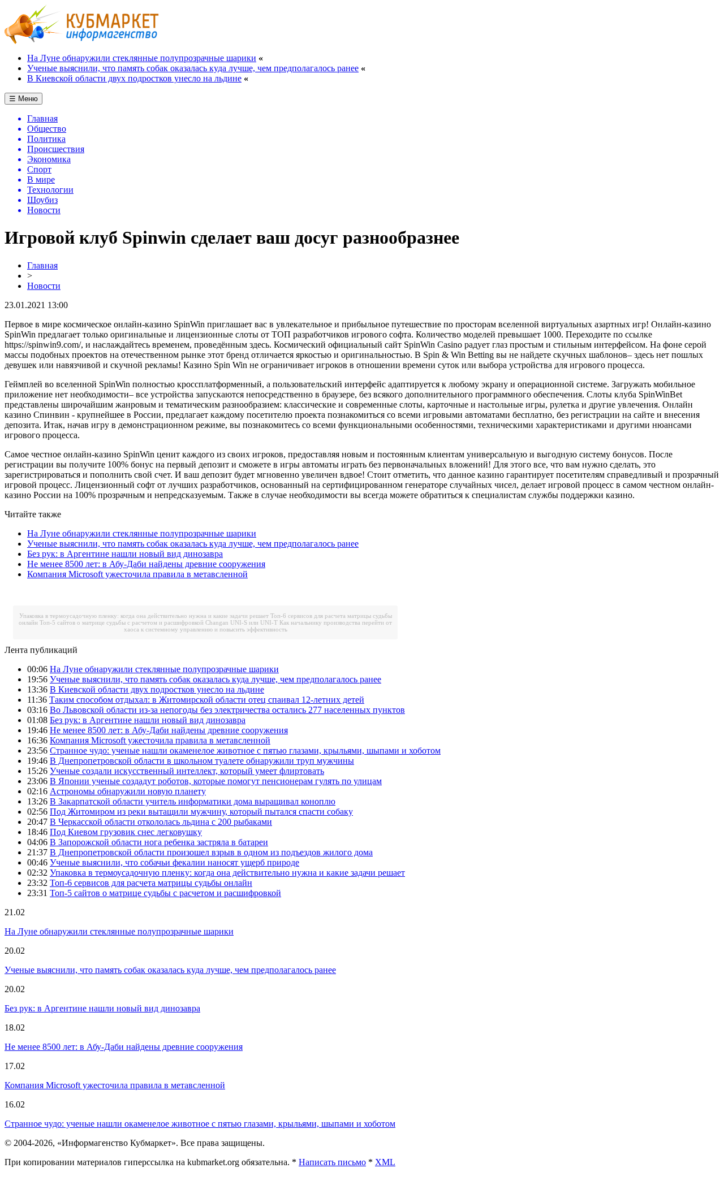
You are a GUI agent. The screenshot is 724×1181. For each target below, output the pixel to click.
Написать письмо (332, 1162)
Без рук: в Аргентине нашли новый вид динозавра (125, 554)
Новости (44, 286)
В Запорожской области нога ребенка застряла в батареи (159, 842)
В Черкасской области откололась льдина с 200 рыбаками (161, 822)
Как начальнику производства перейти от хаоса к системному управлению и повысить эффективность (258, 626)
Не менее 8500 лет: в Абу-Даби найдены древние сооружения (146, 564)
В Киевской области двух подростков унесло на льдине (134, 78)
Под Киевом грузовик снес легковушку (126, 832)
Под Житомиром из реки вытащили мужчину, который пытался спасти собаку (201, 811)
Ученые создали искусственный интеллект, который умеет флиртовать (187, 771)
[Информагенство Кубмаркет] (82, 41)
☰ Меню (23, 98)
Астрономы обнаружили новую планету (128, 791)
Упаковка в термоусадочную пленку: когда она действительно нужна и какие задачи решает (144, 615)
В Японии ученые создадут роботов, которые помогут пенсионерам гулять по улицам (216, 781)
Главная (42, 265)
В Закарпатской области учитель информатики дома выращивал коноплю (192, 801)
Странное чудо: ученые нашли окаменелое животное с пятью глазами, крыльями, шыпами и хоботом (245, 750)
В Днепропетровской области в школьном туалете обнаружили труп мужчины (202, 760)
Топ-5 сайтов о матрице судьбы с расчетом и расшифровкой (122, 622)
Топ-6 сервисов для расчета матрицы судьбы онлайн (151, 883)
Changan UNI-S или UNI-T (241, 622)
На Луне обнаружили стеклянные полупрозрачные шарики (141, 58)
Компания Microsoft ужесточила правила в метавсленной (137, 574)
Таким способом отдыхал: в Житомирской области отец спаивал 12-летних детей (206, 699)
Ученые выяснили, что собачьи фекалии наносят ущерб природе (174, 862)
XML (385, 1162)
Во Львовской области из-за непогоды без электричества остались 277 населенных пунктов (227, 710)
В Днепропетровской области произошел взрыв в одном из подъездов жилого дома (211, 852)
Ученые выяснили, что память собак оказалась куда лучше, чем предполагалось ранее (193, 68)
